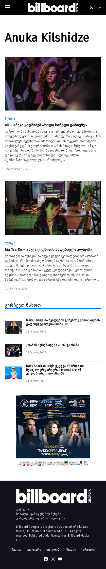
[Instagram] (53, 559)
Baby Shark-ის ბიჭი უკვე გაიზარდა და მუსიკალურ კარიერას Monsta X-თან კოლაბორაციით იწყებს (55, 369)
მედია (71, 549)
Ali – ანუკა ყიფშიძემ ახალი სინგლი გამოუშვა (46, 125)
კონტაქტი (23, 509)
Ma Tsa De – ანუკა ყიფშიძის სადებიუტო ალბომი (48, 249)
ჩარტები (88, 549)
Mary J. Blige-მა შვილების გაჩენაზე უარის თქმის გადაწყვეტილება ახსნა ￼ (63, 322)
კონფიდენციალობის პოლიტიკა (40, 518)
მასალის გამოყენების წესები (38, 514)
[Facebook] (46, 559)
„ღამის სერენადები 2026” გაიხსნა (52, 345)
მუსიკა (10, 118)
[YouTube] (60, 559)
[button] (7, 7)
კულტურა (33, 549)
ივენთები (53, 549)
